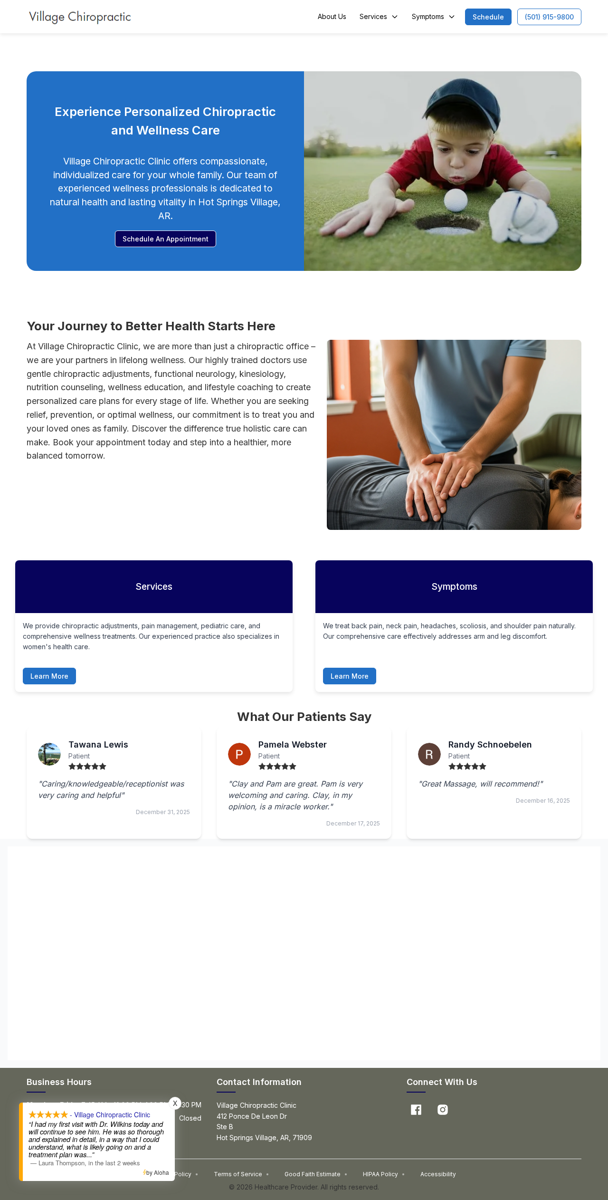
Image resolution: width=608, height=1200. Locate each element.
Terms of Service (241, 1174)
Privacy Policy (175, 1174)
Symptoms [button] (428, 16)
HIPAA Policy (384, 1174)
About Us (332, 16)
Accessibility (438, 1174)
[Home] (79, 17)
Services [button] (373, 16)
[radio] (72, 766)
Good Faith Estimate (316, 1174)
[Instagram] (442, 1109)
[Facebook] (416, 1109)
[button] (488, 17)
